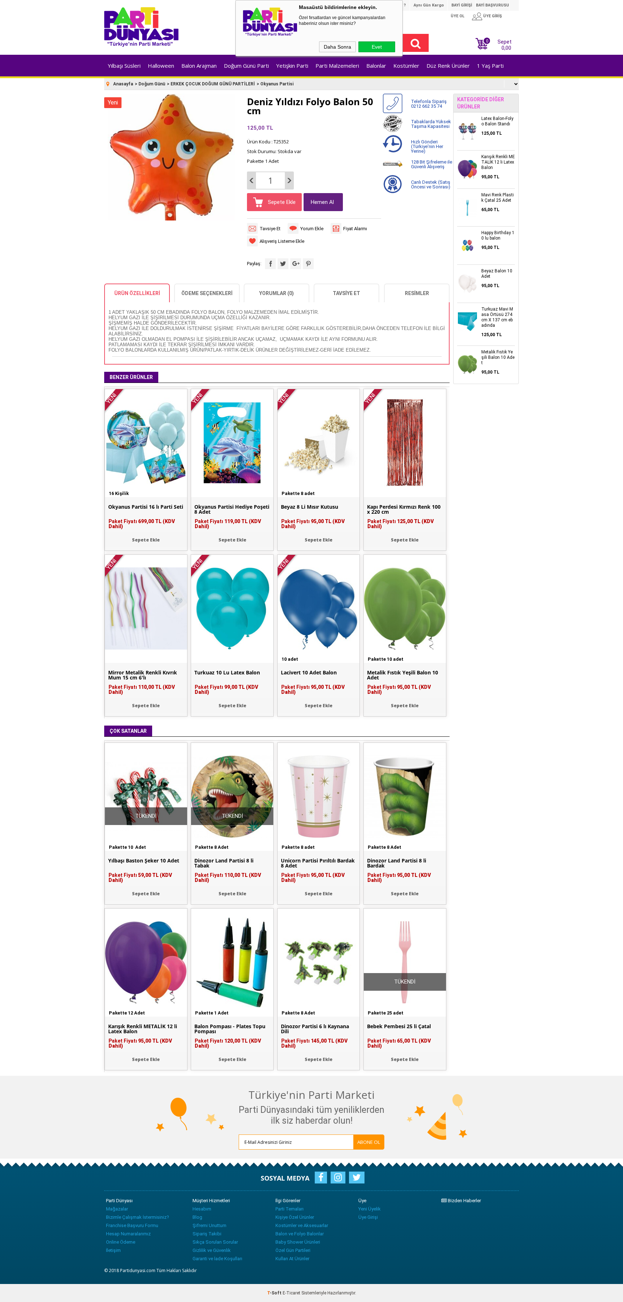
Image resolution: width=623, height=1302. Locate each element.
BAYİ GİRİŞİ (461, 5)
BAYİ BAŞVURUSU (492, 5)
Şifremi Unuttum (209, 1225)
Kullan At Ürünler (292, 1258)
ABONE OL (368, 1142)
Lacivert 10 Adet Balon (309, 672)
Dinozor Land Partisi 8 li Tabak (223, 863)
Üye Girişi (368, 1217)
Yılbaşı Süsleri (124, 65)
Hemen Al (322, 202)
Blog (197, 1217)
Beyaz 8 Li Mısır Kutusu (309, 506)
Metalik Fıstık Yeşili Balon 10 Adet (402, 675)
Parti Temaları (289, 1209)
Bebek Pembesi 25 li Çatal (399, 1026)
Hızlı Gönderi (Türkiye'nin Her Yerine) (427, 146)
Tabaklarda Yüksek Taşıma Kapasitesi (431, 124)
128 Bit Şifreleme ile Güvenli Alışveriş (431, 164)
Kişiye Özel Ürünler (294, 1217)
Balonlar (376, 65)
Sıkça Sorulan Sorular (215, 1242)
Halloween (161, 65)
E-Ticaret (291, 1293)
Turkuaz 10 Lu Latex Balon (227, 672)
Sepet (499, 44)
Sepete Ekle (281, 202)
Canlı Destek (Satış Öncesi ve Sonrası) (430, 184)
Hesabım (202, 1209)
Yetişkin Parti (292, 65)
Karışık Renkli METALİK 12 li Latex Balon (142, 1029)
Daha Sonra (337, 47)
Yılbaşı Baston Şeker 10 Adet (143, 860)
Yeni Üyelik (369, 1209)
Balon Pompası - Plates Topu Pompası (229, 1029)
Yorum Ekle (311, 228)
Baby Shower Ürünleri (297, 1242)
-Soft (275, 1293)
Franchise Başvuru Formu (132, 1225)
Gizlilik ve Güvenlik (212, 1250)
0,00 (506, 48)
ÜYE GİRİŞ (492, 16)
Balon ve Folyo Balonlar (299, 1233)
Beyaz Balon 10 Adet (496, 273)
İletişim (113, 1250)
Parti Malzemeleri (337, 65)
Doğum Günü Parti (246, 65)
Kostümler (406, 65)
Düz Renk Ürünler (448, 65)
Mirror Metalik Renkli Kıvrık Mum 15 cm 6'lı (142, 675)
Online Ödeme (120, 1242)
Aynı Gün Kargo (429, 5)
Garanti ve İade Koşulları (217, 1258)
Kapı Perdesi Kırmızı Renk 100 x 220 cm (404, 509)
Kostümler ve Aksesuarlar (301, 1225)
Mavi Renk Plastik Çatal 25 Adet (497, 197)
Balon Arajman (199, 65)
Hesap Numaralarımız (128, 1233)
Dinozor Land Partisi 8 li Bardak (396, 863)
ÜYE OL (457, 16)
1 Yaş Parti (490, 65)
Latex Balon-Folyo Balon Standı (497, 121)
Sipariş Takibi (207, 1233)
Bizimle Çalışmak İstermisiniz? (137, 1217)
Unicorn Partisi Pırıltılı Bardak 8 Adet (318, 863)
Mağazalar (117, 1209)
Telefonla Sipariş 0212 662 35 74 (429, 103)
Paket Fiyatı (142, 524)
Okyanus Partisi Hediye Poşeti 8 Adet (231, 509)
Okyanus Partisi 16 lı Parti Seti (145, 506)
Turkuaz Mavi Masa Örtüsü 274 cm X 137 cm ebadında (497, 317)
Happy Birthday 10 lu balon (497, 235)
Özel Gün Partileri (292, 1250)
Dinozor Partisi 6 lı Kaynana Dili (315, 1029)
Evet (377, 47)
